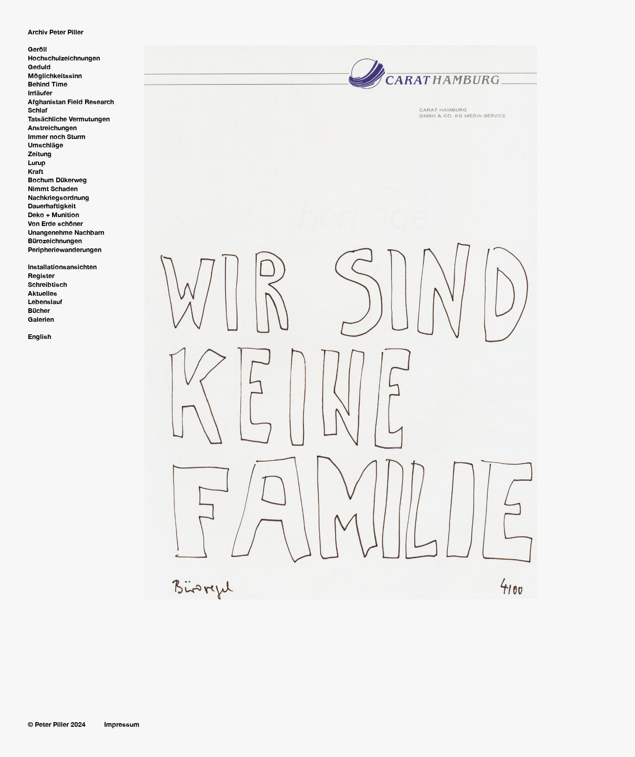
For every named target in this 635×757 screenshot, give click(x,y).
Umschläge (45, 145)
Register (41, 275)
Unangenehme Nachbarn (66, 232)
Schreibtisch (47, 284)
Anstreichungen (52, 128)
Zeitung (40, 154)
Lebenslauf (45, 301)
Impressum (121, 724)
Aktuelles (42, 293)
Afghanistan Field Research (71, 102)
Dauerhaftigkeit (52, 206)
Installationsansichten (62, 267)
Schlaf (37, 110)
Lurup (37, 162)
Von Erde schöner (55, 223)
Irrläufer (40, 93)
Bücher (39, 310)
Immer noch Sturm (57, 136)
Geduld (39, 67)
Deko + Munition (53, 215)
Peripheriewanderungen (64, 249)
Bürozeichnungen (55, 241)
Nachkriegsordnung (58, 197)
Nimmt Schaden (53, 189)
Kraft (35, 171)
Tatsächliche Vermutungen (69, 119)
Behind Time (47, 84)
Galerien (41, 319)
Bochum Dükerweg (57, 180)
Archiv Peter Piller (55, 32)
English (39, 336)
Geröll (37, 49)
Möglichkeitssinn (55, 76)
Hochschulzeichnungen (64, 58)
